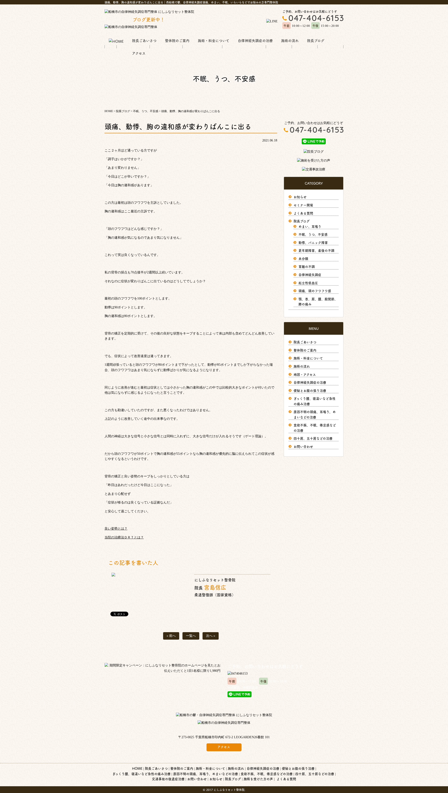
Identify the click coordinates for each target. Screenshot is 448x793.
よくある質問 (303, 213)
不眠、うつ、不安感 (313, 234)
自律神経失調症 (309, 274)
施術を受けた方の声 (258, 778)
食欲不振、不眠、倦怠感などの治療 (267, 773)
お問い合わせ (303, 446)
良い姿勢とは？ (116, 528)
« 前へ (171, 636)
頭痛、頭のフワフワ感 (314, 290)
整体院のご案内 (177, 40)
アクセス (139, 53)
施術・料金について (213, 40)
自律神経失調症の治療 (255, 40)
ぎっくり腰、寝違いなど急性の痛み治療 (141, 773)
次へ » (210, 636)
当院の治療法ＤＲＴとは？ (124, 537)
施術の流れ (290, 40)
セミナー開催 (303, 205)
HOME (137, 768)
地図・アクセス (305, 374)
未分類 (303, 258)
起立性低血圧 (308, 282)
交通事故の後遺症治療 (168, 778)
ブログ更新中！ (135, 19)
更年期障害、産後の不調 (316, 250)
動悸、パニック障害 (313, 242)
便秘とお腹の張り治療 (310, 390)
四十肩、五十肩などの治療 (313, 438)
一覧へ (191, 636)
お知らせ (300, 196)
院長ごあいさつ (144, 40)
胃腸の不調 (306, 266)
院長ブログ (315, 40)
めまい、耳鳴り (309, 226)
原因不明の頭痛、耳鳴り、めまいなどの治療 (205, 773)
